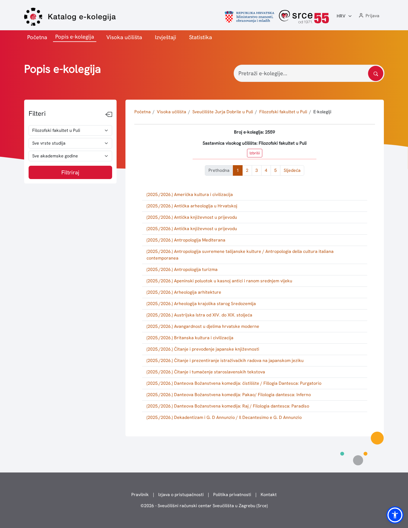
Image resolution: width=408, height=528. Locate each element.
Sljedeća (292, 170)
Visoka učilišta (124, 37)
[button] (369, 16)
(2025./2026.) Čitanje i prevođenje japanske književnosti (203, 349)
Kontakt (269, 494)
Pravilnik (140, 494)
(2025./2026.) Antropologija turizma (182, 269)
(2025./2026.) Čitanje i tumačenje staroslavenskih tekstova (206, 372)
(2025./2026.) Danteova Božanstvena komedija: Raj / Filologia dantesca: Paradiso (228, 406)
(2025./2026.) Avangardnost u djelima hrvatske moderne (203, 326)
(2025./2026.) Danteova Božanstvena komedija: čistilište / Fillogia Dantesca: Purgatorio (234, 383)
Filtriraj (70, 172)
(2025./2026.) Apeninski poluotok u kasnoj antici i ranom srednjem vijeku (219, 281)
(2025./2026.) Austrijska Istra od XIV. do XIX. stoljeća (199, 315)
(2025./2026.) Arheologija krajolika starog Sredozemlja (201, 303)
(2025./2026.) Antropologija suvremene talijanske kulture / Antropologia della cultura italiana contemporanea (240, 254)
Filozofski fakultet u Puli (283, 112)
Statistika (200, 37)
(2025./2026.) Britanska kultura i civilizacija (190, 338)
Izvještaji (165, 37)
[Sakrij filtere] (108, 115)
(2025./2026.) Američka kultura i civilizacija (190, 194)
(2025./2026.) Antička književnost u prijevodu (192, 217)
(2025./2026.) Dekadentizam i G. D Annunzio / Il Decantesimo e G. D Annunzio (224, 417)
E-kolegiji (322, 112)
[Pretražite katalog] (375, 73)
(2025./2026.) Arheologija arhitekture (184, 292)
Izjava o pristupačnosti (181, 494)
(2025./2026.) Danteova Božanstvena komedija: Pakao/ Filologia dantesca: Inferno (229, 395)
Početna (37, 37)
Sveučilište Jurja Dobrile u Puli (222, 112)
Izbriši (255, 152)
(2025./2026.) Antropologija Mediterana (186, 240)
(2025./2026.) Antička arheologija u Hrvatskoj (192, 206)
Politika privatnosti (232, 494)
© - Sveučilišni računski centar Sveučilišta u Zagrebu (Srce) (204, 506)
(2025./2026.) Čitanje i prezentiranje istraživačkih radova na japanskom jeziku (225, 360)
